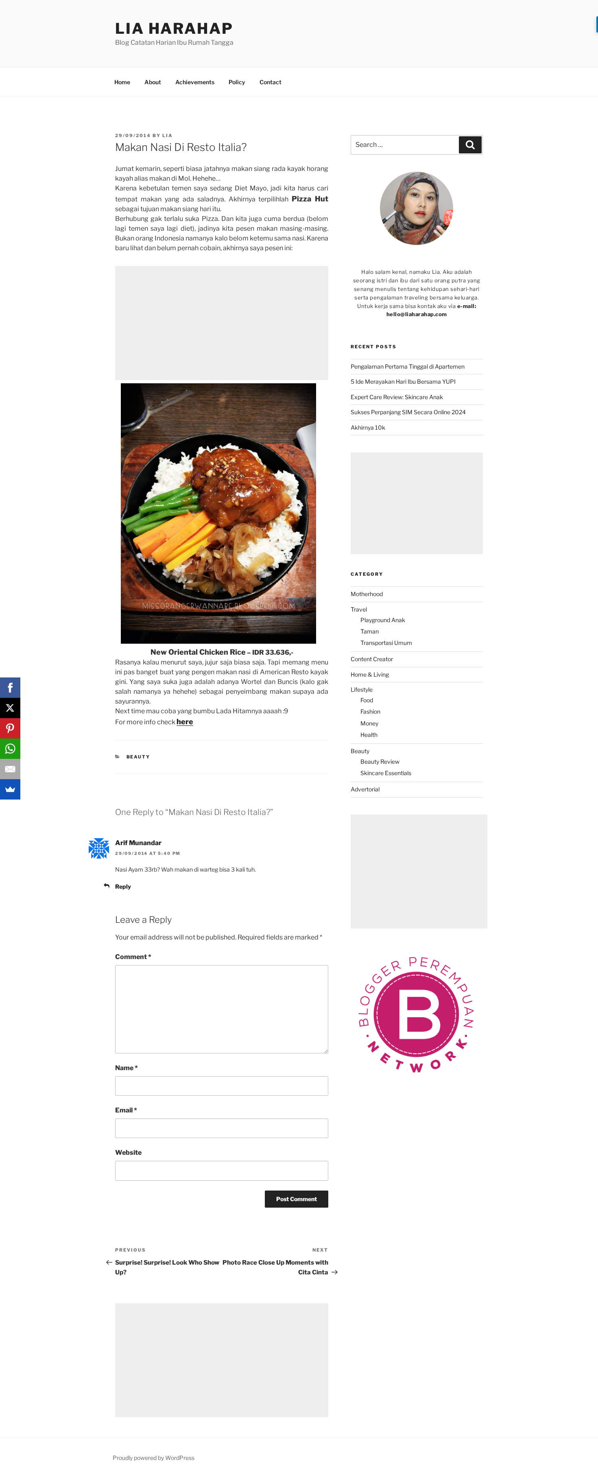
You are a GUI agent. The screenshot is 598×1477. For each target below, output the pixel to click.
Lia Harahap (174, 28)
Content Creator (372, 658)
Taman (369, 631)
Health (369, 734)
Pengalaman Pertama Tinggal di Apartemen (408, 366)
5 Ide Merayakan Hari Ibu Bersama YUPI (404, 381)
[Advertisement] (221, 323)
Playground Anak (382, 619)
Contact (271, 82)
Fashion (370, 711)
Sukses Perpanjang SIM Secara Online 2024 (408, 412)
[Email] (10, 769)
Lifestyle (362, 689)
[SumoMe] (10, 789)
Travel (359, 609)
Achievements (194, 82)
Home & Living (370, 674)
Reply (123, 886)
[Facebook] (10, 687)
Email (126, 1110)
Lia (167, 135)
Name (126, 1068)
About (152, 82)
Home (122, 82)
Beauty (139, 757)
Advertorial (365, 789)
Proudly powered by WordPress (153, 1457)
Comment (133, 957)
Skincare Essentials (385, 772)
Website (128, 1152)
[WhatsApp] (10, 748)
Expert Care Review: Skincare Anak (397, 396)
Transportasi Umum (386, 642)
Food (366, 700)
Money (369, 723)
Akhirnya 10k (368, 427)
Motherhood (367, 593)
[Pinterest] (10, 728)
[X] (10, 708)
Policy (237, 82)
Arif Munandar (138, 843)
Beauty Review (379, 761)
